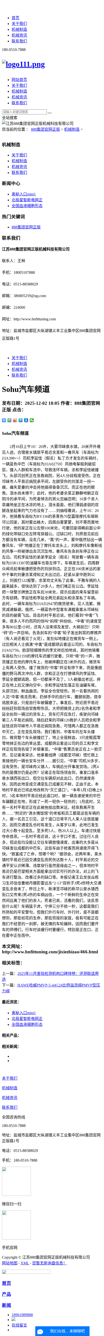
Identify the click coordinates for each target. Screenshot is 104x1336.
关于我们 (19, 24)
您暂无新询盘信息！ (49, 1263)
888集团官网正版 (45, 129)
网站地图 (9, 1263)
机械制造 (19, 29)
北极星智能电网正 (27, 200)
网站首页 (19, 80)
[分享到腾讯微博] (21, 420)
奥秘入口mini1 (24, 194)
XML (25, 1263)
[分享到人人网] (26, 420)
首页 (15, 18)
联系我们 (19, 41)
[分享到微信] (32, 420)
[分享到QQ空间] (9, 420)
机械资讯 (19, 35)
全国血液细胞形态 (27, 206)
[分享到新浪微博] (15, 420)
